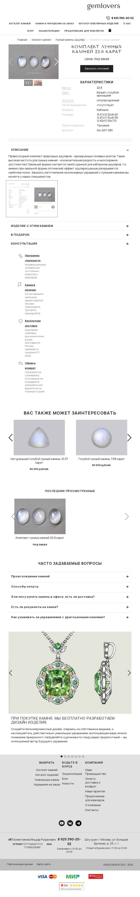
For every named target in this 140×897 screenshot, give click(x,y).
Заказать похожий (97, 68)
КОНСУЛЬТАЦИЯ (70, 244)
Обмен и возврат (30, 365)
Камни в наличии (30, 287)
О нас (127, 23)
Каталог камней (20, 23)
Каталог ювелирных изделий (99, 23)
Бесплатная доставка (33, 323)
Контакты (91, 810)
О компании (93, 805)
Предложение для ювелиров (84, 30)
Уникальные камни (47, 780)
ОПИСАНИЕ (70, 150)
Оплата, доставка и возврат (92, 782)
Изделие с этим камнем (70, 226)
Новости (68, 783)
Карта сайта (44, 864)
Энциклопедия (49, 30)
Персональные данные (20, 864)
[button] (56, 61)
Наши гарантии (95, 791)
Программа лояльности (32, 258)
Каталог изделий (47, 775)
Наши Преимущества (95, 772)
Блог (30, 30)
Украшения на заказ (47, 784)
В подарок (70, 235)
